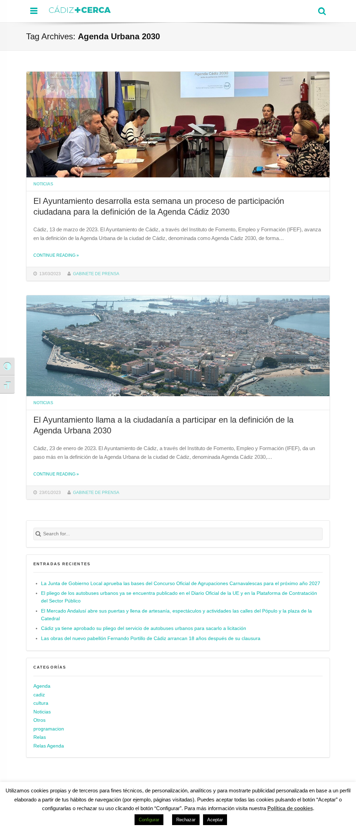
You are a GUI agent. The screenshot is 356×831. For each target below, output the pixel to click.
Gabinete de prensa (96, 273)
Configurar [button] (149, 819)
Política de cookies (290, 808)
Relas (39, 737)
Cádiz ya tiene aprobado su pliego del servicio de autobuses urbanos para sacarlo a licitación (143, 628)
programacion (48, 729)
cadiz (39, 694)
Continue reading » (56, 255)
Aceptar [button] (215, 819)
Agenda (41, 686)
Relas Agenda (48, 746)
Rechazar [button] (185, 819)
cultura (40, 703)
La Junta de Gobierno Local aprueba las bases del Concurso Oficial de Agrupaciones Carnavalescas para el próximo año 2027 (180, 583)
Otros (39, 720)
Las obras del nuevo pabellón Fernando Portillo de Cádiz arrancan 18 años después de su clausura (150, 638)
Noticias (43, 184)
